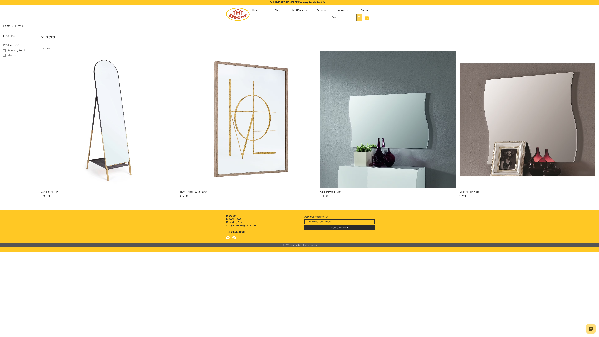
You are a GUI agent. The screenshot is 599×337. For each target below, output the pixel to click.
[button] (366, 17)
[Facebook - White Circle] (228, 237)
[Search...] (359, 17)
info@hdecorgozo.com (241, 225)
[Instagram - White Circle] (234, 237)
